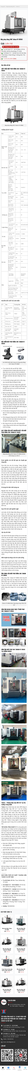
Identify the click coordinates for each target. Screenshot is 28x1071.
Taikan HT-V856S (6, 73)
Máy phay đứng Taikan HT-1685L (7, 929)
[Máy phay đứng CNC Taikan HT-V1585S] (21, 982)
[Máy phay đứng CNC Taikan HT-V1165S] (21, 941)
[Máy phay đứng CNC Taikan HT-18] (21, 961)
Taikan (3, 807)
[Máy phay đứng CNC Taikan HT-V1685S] (7, 941)
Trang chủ (3, 6)
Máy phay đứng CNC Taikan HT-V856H (21, 929)
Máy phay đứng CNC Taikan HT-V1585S (21, 990)
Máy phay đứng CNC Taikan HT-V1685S (7, 949)
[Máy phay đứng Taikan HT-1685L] (7, 920)
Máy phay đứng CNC (10, 6)
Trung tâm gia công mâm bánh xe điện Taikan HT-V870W (7, 969)
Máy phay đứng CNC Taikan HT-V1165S (21, 949)
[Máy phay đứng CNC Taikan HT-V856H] (21, 920)
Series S (18, 6)
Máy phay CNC (5, 578)
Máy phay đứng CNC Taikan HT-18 (21, 969)
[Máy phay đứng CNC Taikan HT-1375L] (7, 982)
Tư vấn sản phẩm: (9, 58)
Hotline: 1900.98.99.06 (8, 1039)
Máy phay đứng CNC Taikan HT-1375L (7, 990)
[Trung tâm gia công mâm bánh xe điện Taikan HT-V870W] (7, 961)
